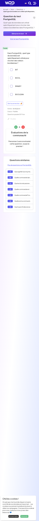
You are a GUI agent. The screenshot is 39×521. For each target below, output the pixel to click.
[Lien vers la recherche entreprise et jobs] (29, 3)
